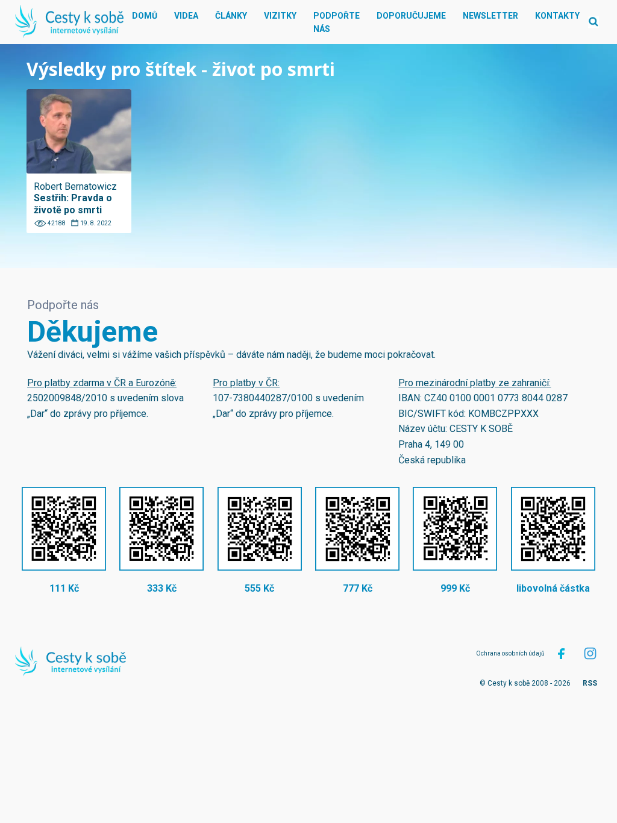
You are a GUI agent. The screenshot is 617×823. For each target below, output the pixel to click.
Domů (144, 15)
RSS (590, 683)
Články (231, 15)
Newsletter (490, 15)
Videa (186, 15)
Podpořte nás (336, 22)
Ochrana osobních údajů (510, 653)
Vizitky (280, 15)
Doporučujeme (411, 15)
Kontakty (557, 15)
